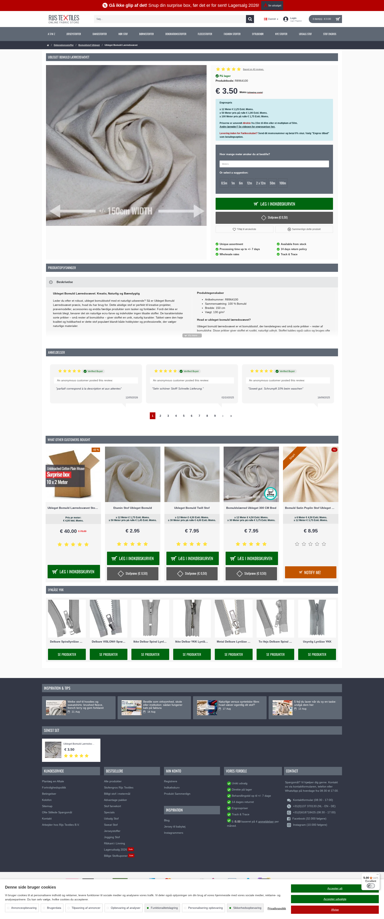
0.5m (224, 183)
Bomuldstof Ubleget (89, 45)
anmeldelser (266, 821)
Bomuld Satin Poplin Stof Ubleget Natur (310, 507)
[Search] (250, 19)
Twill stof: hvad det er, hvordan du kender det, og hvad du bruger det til (313, 704)
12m (249, 183)
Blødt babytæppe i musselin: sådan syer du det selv (85, 703)
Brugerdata (54, 907)
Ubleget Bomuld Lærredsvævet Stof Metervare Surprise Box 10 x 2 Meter (73, 507)
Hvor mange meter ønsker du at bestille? (245, 154)
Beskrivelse (65, 282)
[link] (51, 34)
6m (241, 183)
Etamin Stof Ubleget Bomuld (132, 507)
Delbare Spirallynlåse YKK (67, 641)
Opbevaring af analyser (125, 907)
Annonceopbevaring (24, 907)
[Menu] (377, 875)
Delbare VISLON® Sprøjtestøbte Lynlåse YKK (109, 641)
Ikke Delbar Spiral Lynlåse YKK (150, 641)
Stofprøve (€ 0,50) (278, 217)
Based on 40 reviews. (253, 69)
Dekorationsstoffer (64, 45)
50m (272, 183)
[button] (244, 229)
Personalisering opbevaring (205, 907)
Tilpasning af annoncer (86, 907)
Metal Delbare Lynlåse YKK (234, 641)
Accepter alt (334, 888)
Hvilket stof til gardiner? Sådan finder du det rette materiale (162, 703)
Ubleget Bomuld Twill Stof (192, 507)
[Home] (48, 45)
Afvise (335, 909)
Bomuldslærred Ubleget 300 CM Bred (251, 507)
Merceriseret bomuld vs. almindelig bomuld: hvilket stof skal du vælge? (238, 704)
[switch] (371, 885)
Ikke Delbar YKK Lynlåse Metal (192, 641)
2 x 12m (261, 183)
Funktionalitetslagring (164, 907)
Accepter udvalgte (335, 899)
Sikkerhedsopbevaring (247, 907)
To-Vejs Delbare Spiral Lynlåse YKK (275, 641)
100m (282, 183)
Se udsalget (274, 5)
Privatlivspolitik (277, 908)
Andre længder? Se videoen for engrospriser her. (247, 126)
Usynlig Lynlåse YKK (317, 641)
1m (233, 183)
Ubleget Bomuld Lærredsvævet (79, 744)
